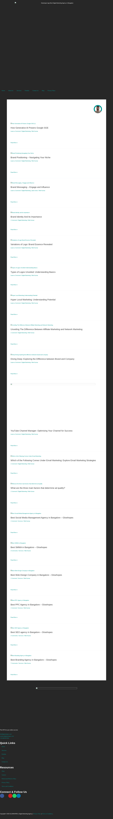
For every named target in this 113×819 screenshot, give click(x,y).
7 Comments (14, 663)
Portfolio (27, 90)
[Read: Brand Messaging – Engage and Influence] (22, 182)
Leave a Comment (16, 131)
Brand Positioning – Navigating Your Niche (30, 157)
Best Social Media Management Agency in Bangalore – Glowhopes (42, 517)
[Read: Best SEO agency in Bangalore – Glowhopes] (20, 628)
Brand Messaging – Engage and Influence (30, 187)
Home (3, 90)
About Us (10, 90)
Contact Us (35, 90)
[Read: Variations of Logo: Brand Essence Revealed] (23, 240)
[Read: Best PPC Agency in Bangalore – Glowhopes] (20, 600)
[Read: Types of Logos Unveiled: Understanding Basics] (24, 267)
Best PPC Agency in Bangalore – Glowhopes (32, 604)
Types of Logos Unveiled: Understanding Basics (33, 272)
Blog (43, 90)
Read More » (14, 142)
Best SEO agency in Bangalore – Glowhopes (32, 632)
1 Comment (14, 220)
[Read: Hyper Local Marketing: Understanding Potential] (24, 295)
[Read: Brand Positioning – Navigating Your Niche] (22, 153)
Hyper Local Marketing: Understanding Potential (33, 299)
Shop (3, 771)
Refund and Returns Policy (9, 778)
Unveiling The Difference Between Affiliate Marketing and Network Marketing (46, 329)
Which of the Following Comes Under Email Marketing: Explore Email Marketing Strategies (53, 460)
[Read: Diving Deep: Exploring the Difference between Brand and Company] (29, 354)
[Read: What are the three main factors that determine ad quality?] (26, 483)
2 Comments (14, 635)
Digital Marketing (26, 131)
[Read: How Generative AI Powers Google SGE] (23, 123)
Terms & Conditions (47, 813)
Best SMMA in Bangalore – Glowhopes (29, 547)
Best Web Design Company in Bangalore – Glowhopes (36, 575)
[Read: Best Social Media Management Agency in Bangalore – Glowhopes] (26, 513)
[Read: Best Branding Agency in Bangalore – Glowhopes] (21, 655)
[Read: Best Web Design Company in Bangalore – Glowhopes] (22, 570)
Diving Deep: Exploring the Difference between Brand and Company (42, 359)
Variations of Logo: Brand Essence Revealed (31, 244)
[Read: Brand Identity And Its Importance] (20, 212)
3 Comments (14, 550)
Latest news (34, 190)
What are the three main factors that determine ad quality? (38, 488)
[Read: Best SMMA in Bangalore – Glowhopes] (18, 543)
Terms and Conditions (7, 786)
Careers (4, 775)
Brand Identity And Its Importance (26, 217)
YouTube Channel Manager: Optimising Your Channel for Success (41, 430)
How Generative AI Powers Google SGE (29, 128)
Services (19, 90)
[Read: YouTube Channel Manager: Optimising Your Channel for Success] (53, 405)
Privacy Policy (51, 90)
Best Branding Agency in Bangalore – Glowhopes (34, 660)
